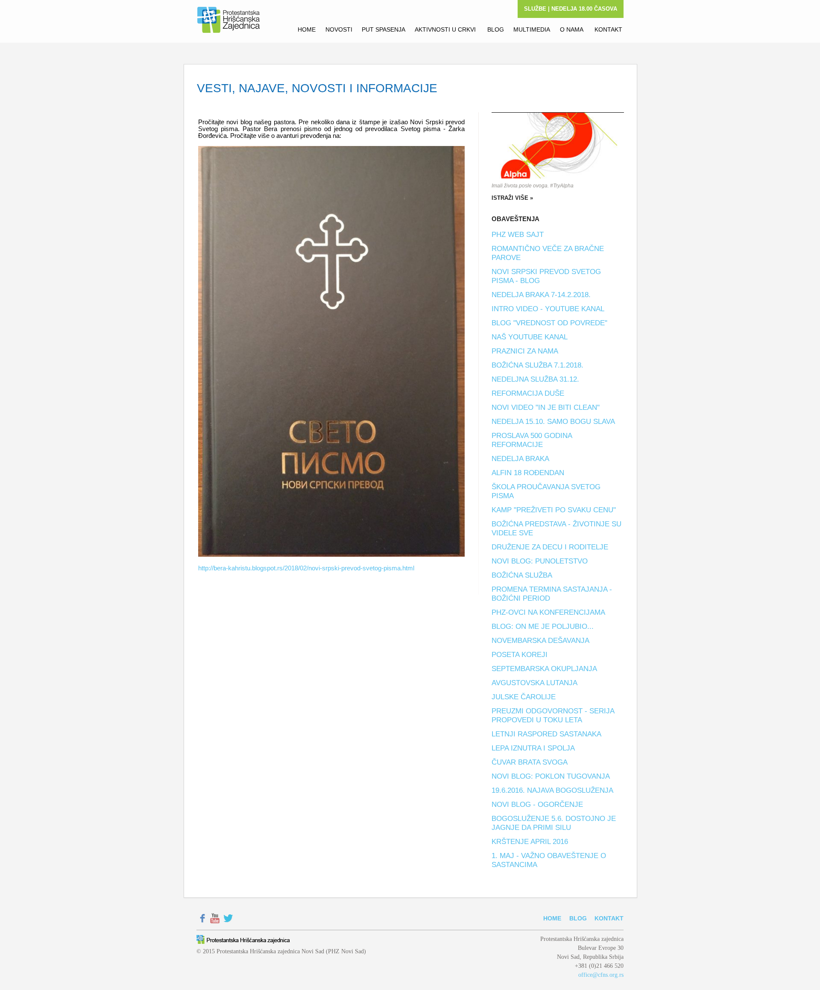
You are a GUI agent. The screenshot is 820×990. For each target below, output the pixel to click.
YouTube (215, 918)
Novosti (338, 29)
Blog (495, 29)
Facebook (202, 918)
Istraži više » (512, 198)
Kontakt (607, 29)
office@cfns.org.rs (601, 975)
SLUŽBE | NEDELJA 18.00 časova (570, 9)
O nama (571, 29)
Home (306, 29)
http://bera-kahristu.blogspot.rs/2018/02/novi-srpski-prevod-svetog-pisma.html (306, 568)
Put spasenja (382, 29)
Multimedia (531, 29)
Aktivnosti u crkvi (445, 29)
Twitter (228, 918)
